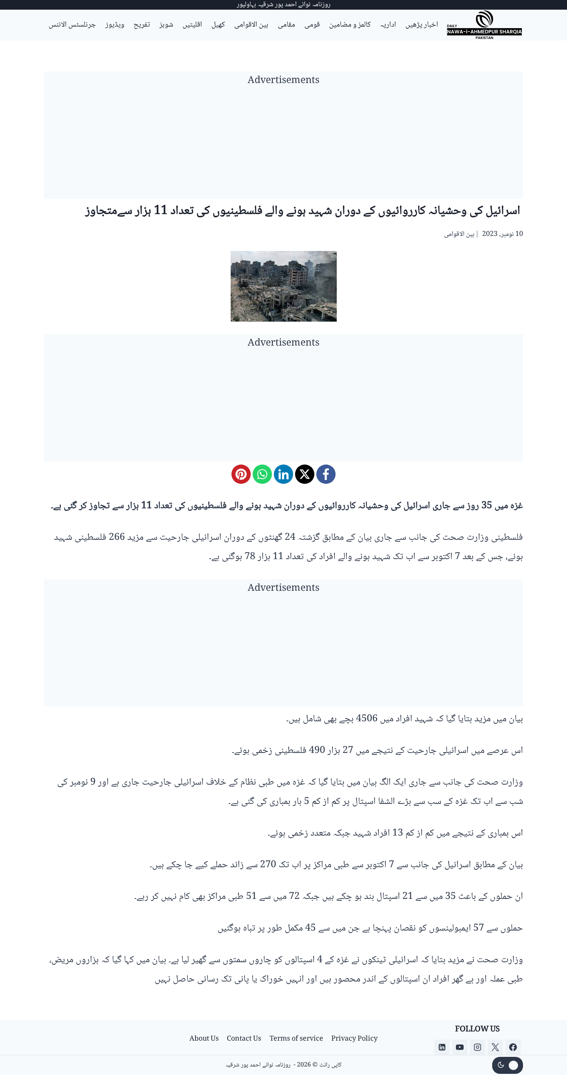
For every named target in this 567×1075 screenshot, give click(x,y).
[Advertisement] (283, 145)
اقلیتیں (192, 25)
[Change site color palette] (507, 1065)
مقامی (286, 25)
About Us (204, 1039)
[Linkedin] (442, 1047)
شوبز (166, 25)
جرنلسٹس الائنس (72, 25)
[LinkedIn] (283, 474)
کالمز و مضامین (350, 25)
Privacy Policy (354, 1039)
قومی (312, 25)
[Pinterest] (241, 474)
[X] (304, 474)
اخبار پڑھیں (421, 25)
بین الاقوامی (251, 25)
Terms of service (296, 1039)
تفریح (141, 25)
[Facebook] (326, 474)
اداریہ (388, 25)
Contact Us (244, 1039)
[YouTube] (459, 1047)
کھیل (218, 25)
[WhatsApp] (262, 474)
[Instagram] (477, 1047)
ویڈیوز (114, 25)
